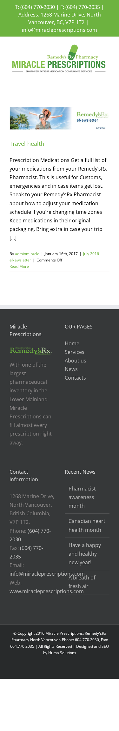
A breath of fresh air (82, 582)
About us (75, 360)
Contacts (75, 377)
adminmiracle (27, 253)
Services (74, 352)
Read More (19, 266)
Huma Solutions (62, 652)
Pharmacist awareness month (82, 497)
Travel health (27, 143)
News (71, 369)
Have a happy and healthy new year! (85, 554)
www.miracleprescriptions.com (47, 591)
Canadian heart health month (87, 525)
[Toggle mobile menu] (106, 79)
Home (72, 343)
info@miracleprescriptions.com (59, 29)
